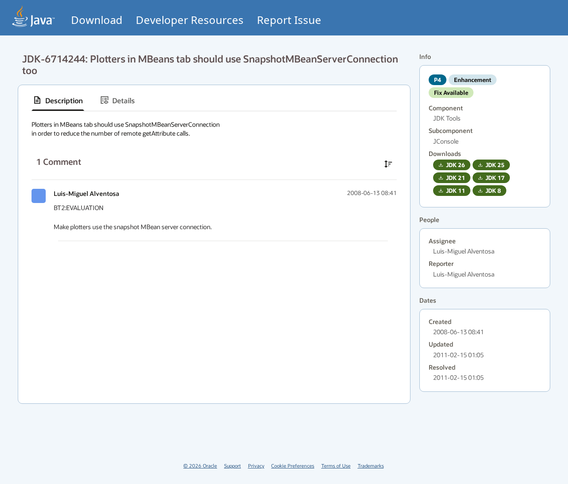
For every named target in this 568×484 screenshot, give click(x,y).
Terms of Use (336, 465)
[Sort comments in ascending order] (388, 164)
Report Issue (289, 19)
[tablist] (214, 100)
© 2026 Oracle (200, 465)
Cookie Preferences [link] (292, 465)
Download (96, 19)
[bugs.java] (34, 16)
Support (232, 465)
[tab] (58, 100)
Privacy (256, 465)
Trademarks (371, 465)
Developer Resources (190, 19)
